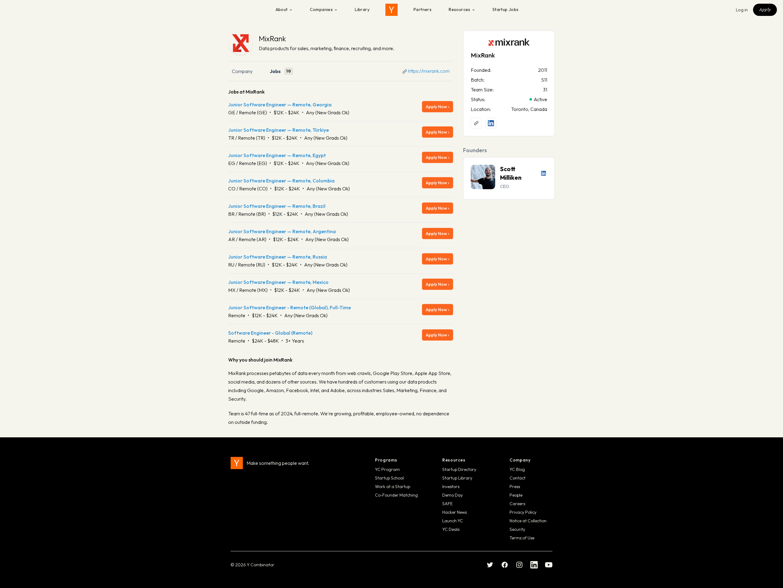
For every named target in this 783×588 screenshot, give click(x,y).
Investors (450, 486)
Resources (459, 9)
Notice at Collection (528, 521)
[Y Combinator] (391, 10)
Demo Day (452, 495)
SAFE (447, 503)
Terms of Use (522, 538)
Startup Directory (459, 469)
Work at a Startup (392, 486)
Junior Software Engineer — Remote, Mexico (278, 282)
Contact (517, 478)
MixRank (272, 38)
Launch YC (452, 521)
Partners (423, 9)
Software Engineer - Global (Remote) (270, 333)
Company (242, 71)
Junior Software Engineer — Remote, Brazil (276, 206)
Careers (517, 503)
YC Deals (450, 529)
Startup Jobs (505, 9)
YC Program (387, 469)
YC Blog (517, 469)
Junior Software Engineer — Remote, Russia (277, 257)
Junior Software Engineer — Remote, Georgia (280, 104)
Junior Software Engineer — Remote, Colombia (281, 181)
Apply (765, 9)
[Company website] (476, 123)
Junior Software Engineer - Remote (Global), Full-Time (289, 307)
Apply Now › (437, 106)
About (282, 9)
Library (362, 9)
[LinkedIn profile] (490, 123)
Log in (742, 10)
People (516, 495)
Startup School (389, 478)
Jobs (275, 71)
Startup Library (457, 478)
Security (517, 529)
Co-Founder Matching (396, 495)
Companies (321, 9)
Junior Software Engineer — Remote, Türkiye (278, 130)
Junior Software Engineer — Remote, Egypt (277, 155)
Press (515, 486)
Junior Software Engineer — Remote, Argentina (282, 231)
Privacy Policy (523, 512)
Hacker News (454, 512)
